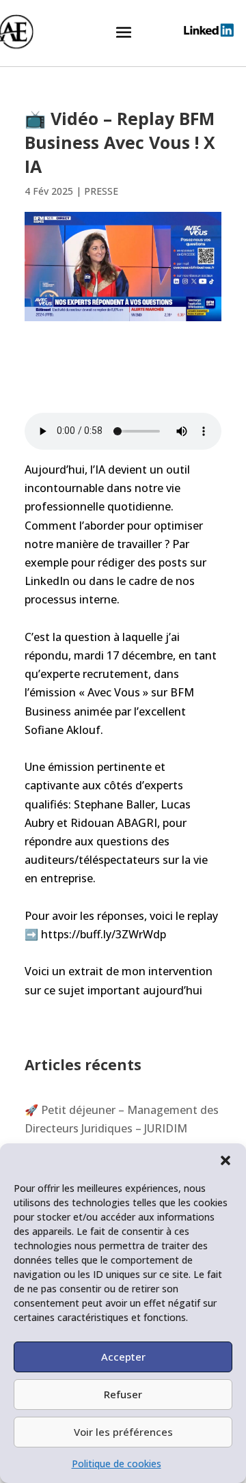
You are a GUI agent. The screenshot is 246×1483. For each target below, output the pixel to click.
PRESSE (101, 191)
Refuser (123, 1394)
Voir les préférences (123, 1432)
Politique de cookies (116, 1463)
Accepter (123, 1356)
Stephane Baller (114, 804)
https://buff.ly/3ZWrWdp (103, 934)
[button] (225, 1160)
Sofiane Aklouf (62, 729)
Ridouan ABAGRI (113, 822)
